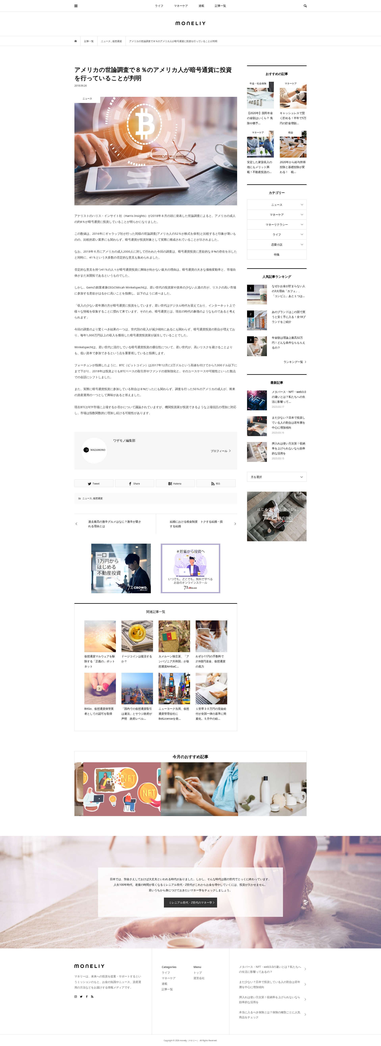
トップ (197, 972)
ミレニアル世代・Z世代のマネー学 (190, 902)
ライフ (159, 6)
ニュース (87, 498)
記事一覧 (220, 6)
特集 (277, 254)
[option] (113, 789)
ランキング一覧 (293, 362)
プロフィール (219, 451)
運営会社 (199, 978)
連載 (201, 6)
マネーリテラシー (277, 224)
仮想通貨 (98, 498)
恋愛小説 (276, 244)
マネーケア (181, 6)
